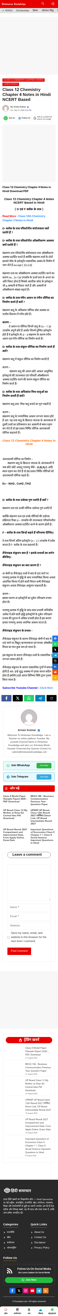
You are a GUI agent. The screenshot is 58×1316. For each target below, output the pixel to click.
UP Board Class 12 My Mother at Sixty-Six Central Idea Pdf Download (15, 814)
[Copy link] (55, 661)
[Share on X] (55, 649)
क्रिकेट (35, 10)
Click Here (46, 688)
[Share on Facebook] (55, 638)
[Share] (55, 677)
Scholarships (22, 10)
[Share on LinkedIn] (55, 666)
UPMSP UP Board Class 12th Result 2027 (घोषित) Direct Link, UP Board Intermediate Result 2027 (41, 817)
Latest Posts (11, 84)
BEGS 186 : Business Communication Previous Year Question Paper (42, 800)
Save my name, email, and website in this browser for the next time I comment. (28, 937)
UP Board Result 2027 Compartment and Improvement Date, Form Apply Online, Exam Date (15, 835)
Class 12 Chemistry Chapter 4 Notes (23, 80)
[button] (42, 4)
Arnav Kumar (20, 107)
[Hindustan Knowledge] (14, 4)
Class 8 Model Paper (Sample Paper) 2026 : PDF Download (15, 799)
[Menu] (52, 4)
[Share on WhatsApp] (55, 644)
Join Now (44, 765)
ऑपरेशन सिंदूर (48, 10)
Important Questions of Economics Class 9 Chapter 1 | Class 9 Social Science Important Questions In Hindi (42, 836)
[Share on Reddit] (55, 672)
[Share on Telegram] (55, 655)
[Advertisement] (29, 45)
